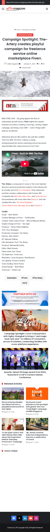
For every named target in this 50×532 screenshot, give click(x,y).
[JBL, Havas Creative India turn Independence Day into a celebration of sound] (37, 424)
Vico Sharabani (24, 190)
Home (18, 30)
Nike (16, 196)
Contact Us (11, 528)
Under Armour (40, 196)
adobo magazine (13, 64)
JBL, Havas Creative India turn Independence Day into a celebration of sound (37, 436)
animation (12, 278)
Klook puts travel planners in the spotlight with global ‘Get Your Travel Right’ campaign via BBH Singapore (37, 407)
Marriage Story (24, 205)
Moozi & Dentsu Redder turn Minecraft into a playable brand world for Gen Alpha (13, 405)
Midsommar (12, 205)
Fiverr (25, 278)
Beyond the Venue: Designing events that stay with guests (26, 2)
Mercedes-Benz (24, 196)
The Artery (38, 278)
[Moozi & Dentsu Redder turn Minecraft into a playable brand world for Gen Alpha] (13, 393)
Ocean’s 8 (38, 205)
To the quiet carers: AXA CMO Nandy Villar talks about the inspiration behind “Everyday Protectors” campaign (12, 437)
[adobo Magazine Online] (15, 9)
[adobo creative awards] (25, 105)
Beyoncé (34, 199)
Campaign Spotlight (29, 30)
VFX (25, 283)
